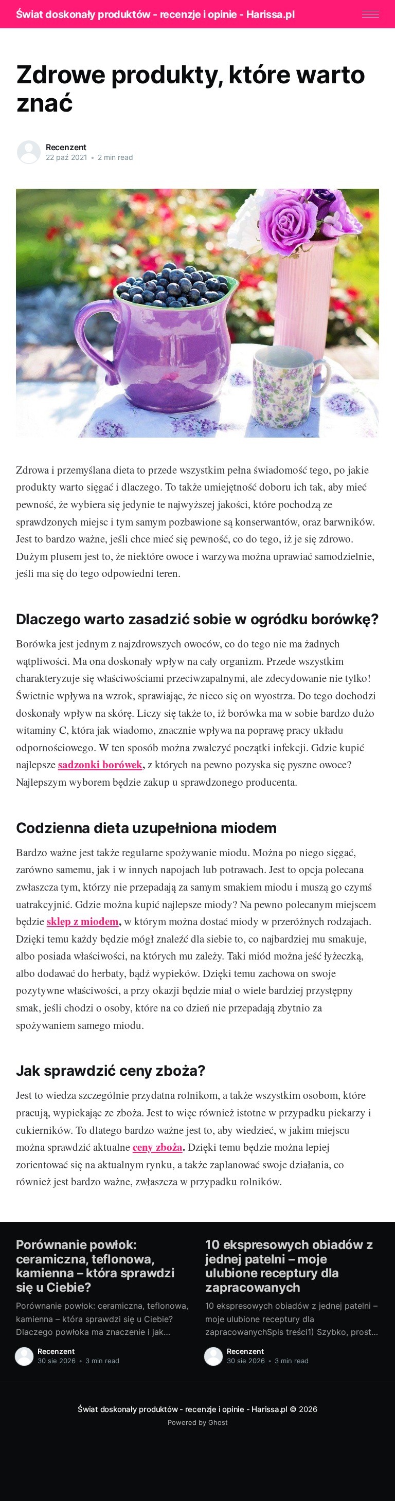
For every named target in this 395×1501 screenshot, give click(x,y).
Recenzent (66, 147)
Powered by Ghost (198, 1422)
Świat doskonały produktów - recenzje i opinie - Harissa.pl (155, 14)
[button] (370, 14)
